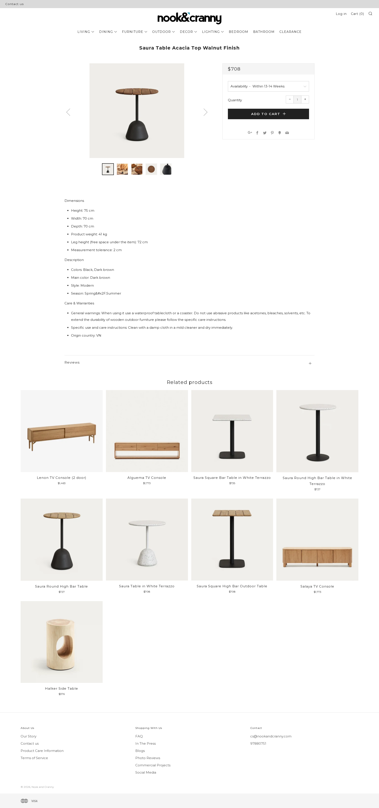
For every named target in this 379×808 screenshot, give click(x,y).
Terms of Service (34, 758)
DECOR (186, 32)
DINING (106, 32)
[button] (108, 169)
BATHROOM (264, 32)
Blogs (140, 751)
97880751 (258, 743)
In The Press (145, 743)
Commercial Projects (152, 765)
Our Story (28, 736)
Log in (341, 14)
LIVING (83, 32)
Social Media (145, 772)
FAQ (139, 736)
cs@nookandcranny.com (270, 736)
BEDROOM (238, 32)
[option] (136, 110)
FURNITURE (132, 32)
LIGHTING (211, 32)
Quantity (235, 100)
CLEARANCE (290, 32)
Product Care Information (42, 751)
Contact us (14, 4)
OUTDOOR (161, 32)
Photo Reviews (147, 758)
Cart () (357, 14)
